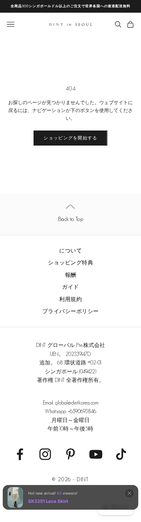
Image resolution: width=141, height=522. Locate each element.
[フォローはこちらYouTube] (96, 454)
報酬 (70, 275)
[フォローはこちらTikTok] (121, 454)
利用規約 (70, 299)
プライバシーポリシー (70, 311)
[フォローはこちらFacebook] (20, 454)
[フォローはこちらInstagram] (45, 454)
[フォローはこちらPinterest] (70, 454)
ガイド (70, 287)
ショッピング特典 (70, 262)
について (70, 250)
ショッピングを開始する (70, 137)
